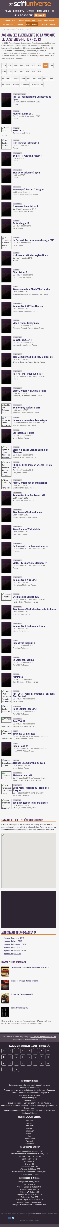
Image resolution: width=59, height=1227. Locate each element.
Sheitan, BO (29, 1164)
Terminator (29, 1131)
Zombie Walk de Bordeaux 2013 (29, 495)
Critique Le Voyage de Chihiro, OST (29, 1194)
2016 (10, 71)
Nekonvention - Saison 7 (25, 206)
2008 (15, 65)
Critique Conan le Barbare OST (29, 1187)
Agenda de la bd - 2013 (13, 947)
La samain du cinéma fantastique (30, 420)
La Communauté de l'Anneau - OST (29, 1151)
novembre (25, 84)
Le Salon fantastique (23, 660)
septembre (6, 84)
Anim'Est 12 (19, 721)
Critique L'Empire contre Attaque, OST (29, 1199)
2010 (27, 65)
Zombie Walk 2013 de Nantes (28, 306)
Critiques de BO (10, 20)
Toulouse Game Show (24, 733)
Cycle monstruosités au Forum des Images (31, 789)
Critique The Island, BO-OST (29, 1181)
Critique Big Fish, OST (29, 1197)
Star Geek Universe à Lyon (26, 172)
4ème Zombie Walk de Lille (26, 529)
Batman (29, 1123)
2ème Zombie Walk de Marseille (29, 390)
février (16, 78)
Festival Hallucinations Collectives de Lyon (32, 98)
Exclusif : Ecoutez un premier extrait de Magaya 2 (29, 1092)
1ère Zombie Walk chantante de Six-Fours (34, 609)
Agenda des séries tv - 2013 (15, 950)
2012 (39, 65)
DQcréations (37, 1213)
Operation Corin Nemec (29, 1087)
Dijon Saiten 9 (20, 272)
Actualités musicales (27, 20)
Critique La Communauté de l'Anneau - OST (29, 1204)
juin (39, 78)
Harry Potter (29, 1125)
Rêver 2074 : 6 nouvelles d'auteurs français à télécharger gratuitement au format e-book (29, 1106)
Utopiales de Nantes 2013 (26, 596)
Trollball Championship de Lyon (29, 763)
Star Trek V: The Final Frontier (29, 1156)
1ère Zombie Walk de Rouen (27, 512)
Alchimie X (18, 676)
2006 (4, 65)
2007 (10, 65)
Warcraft (29, 1141)
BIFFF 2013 (18, 130)
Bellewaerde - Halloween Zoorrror (30, 546)
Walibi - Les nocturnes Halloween (30, 563)
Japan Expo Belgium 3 (24, 643)
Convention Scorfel (22, 340)
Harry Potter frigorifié (29, 1097)
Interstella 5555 (29, 1100)
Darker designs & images (29, 1174)
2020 (33, 71)
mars (23, 78)
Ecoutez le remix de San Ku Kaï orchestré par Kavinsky (29, 1103)
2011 (33, 65)
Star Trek (29, 1120)
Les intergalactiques (23, 432)
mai (34, 78)
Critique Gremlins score (29, 1189)
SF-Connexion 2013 (22, 775)
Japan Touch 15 (20, 746)
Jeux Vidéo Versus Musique (29, 1095)
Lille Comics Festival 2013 (26, 143)
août (51, 78)
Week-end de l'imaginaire (26, 323)
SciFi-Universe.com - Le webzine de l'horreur (29, 4)
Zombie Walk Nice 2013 (25, 580)
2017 (15, 71)
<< (3, 78)
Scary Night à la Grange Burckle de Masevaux (31, 451)
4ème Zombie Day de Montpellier (30, 482)
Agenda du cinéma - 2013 (14, 938)
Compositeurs (31, 24)
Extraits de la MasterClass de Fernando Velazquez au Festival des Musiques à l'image (29, 1111)
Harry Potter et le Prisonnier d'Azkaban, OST (29, 1171)
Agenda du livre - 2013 (13, 941)
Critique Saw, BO (29, 1184)
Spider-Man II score (29, 1159)
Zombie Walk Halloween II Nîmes (30, 626)
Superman (29, 1143)
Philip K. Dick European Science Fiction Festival (32, 466)
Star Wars (29, 1128)
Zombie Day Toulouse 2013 (26, 407)
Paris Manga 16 (21, 223)
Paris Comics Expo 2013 (25, 709)
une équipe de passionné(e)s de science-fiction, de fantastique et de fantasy (34, 1037)
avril (28, 78)
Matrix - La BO (29, 1161)
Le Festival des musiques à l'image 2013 (33, 240)
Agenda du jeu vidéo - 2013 (15, 944)
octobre (16, 84)
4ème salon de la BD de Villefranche (31, 289)
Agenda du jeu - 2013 (12, 953)
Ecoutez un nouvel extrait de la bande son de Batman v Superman (29, 1090)
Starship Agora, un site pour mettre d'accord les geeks (29, 1085)
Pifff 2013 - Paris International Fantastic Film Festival (34, 695)
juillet (45, 78)
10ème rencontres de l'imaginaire (30, 802)
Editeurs (44, 24)
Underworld (29, 1133)
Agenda (53, 24)
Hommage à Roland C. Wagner (28, 189)
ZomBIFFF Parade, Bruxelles (27, 155)
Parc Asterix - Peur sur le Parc (28, 373)
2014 (51, 65)
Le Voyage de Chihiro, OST (29, 1169)
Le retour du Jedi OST (29, 1166)
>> (42, 84)
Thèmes (20, 24)
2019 (27, 71)
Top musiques (8, 24)
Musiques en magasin (47, 20)
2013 (45, 65)
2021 (39, 71)
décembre (35, 84)
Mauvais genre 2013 (23, 113)
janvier (8, 78)
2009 (21, 65)
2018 (21, 71)
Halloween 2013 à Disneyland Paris (30, 255)
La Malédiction (29, 1138)
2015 (4, 71)
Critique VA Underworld (29, 1192)
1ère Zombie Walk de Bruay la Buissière (33, 356)
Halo (29, 1136)
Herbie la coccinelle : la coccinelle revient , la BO (29, 1153)
